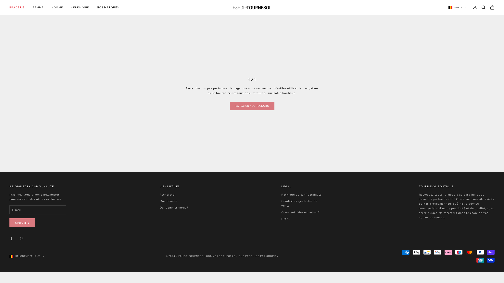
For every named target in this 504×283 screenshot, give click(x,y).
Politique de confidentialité (301, 195)
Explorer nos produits (252, 105)
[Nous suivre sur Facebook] (11, 239)
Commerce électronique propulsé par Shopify (242, 256)
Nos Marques (108, 7)
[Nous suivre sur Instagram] (22, 239)
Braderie (17, 7)
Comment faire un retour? (300, 212)
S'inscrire (22, 222)
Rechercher (168, 195)
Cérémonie (80, 7)
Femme (38, 7)
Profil (285, 219)
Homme (57, 7)
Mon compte (169, 201)
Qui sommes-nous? (174, 207)
